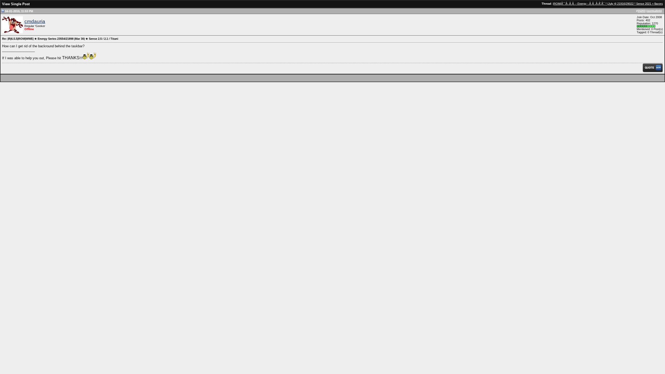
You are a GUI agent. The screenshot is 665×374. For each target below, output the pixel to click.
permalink (654, 10)
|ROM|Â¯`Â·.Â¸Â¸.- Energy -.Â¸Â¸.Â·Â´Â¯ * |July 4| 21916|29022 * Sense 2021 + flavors (608, 3)
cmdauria (34, 21)
